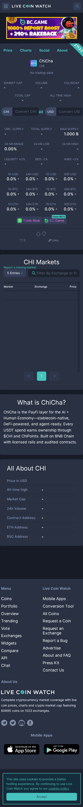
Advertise (52, 648)
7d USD (51, 174)
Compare (9, 650)
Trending (9, 621)
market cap (13, 83)
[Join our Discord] (21, 723)
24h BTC (32, 189)
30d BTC (70, 189)
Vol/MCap (71, 83)
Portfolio (9, 606)
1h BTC (13, 189)
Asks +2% (71, 159)
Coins (6, 598)
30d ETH (70, 204)
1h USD (13, 174)
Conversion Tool (58, 606)
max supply (69, 129)
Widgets (8, 643)
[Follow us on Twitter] (13, 723)
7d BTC (51, 189)
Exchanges (11, 635)
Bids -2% (41, 159)
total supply (41, 129)
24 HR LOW (41, 144)
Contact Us (53, 670)
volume (41, 83)
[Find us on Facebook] (30, 723)
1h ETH (13, 204)
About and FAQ (57, 655)
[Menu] (6, 6)
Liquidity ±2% (14, 159)
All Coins (51, 613)
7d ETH (51, 204)
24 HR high (70, 144)
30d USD (70, 174)
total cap (22, 95)
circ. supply (14, 129)
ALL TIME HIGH (60, 95)
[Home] (41, 692)
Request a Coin (57, 621)
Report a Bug (55, 640)
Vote (5, 628)
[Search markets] (32, 273)
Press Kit (51, 662)
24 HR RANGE (14, 144)
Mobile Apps (54, 598)
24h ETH (32, 204)
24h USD (32, 174)
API (4, 658)
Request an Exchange (53, 631)
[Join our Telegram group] (5, 723)
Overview (10, 613)
